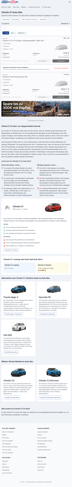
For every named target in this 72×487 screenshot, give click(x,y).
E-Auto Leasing (41, 438)
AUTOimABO (41, 457)
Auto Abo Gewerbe (7, 452)
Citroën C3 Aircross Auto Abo (50, 397)
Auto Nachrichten (7, 473)
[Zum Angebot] (36, 50)
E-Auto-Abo (5, 438)
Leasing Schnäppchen (43, 449)
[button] (13, 33)
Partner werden (41, 464)
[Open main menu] (69, 2)
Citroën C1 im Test (11, 250)
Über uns (40, 461)
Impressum (40, 470)
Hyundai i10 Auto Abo (47, 314)
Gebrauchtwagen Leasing (44, 440)
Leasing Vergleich (43, 428)
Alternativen (43, 19)
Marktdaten (15, 19)
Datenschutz (41, 467)
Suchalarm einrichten (61, 68)
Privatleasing (41, 443)
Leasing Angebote (42, 432)
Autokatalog (5, 470)
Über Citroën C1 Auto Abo (29, 19)
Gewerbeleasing (42, 446)
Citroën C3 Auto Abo (12, 397)
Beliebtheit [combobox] (64, 23)
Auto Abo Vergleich (8, 428)
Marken (4, 435)
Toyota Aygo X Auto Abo (13, 314)
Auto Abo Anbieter (7, 440)
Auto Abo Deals (6, 449)
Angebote (5, 461)
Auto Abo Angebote (8, 432)
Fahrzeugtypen (6, 443)
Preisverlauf (6, 19)
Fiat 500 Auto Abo (11, 352)
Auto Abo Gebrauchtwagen (10, 446)
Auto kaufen (6, 457)
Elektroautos (5, 467)
